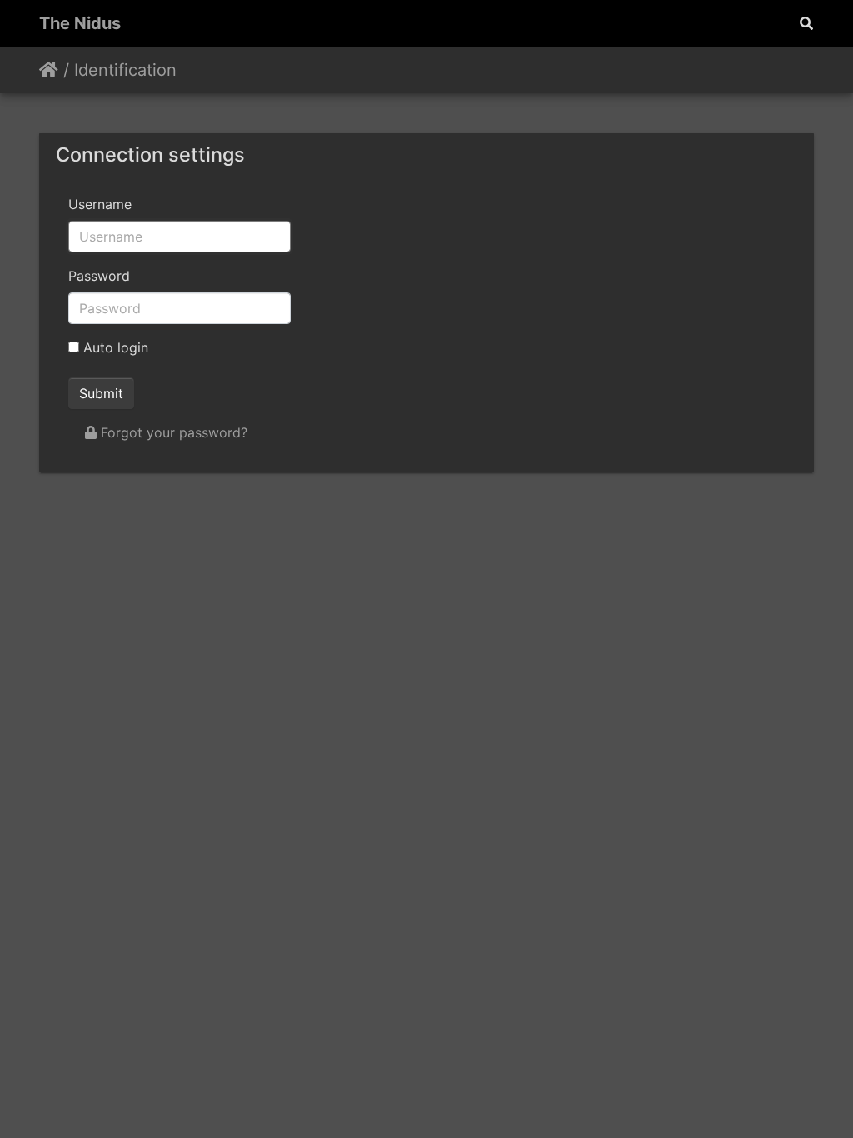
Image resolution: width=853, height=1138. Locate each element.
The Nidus (80, 23)
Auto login (113, 347)
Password (99, 275)
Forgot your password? (172, 432)
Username (100, 204)
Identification (125, 70)
